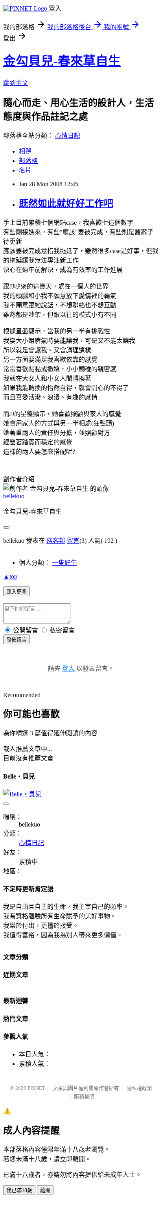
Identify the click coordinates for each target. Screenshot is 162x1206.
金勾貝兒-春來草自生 (62, 61)
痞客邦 (55, 540)
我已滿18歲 (19, 1190)
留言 (73, 540)
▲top (10, 576)
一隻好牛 (64, 562)
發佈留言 (16, 640)
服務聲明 (84, 1096)
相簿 (25, 151)
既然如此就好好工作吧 (66, 203)
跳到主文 (15, 83)
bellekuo (13, 496)
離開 (45, 1190)
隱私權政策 (139, 1088)
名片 (25, 170)
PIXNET (36, 1088)
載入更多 (16, 592)
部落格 (28, 160)
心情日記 (67, 135)
